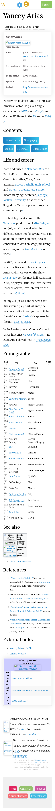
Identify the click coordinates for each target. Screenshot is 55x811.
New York (44, 56)
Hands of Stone (16, 458)
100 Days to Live (17, 500)
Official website (18, 653)
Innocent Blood (16, 369)
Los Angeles (37, 262)
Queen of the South (34, 334)
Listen (46, 4)
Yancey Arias (16, 648)
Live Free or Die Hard (16, 410)
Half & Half (19, 293)
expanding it (32, 734)
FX (34, 116)
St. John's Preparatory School (26, 189)
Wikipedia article (40, 760)
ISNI (14, 678)
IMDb (29, 648)
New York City (30, 56)
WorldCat (27, 678)
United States (18, 690)
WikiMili (8, 4)
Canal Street (14, 476)
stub (23, 729)
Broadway (9, 223)
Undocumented (16, 434)
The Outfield (15, 452)
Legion (12, 428)
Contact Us (26, 788)
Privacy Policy (38, 796)
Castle (25, 316)
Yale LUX (22, 700)
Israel (45, 690)
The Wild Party (33, 249)
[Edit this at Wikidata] (27, 669)
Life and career (12, 140)
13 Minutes (14, 512)
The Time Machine (18, 398)
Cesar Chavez (22, 321)
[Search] (26, 4)
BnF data (38, 690)
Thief (48, 116)
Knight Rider (10, 277)
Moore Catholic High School (32, 184)
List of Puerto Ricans (20, 561)
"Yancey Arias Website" (21, 578)
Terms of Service (18, 796)
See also (9, 149)
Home (13, 788)
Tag (11, 446)
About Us (40, 788)
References (23, 149)
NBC (24, 111)
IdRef (14, 700)
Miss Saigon (41, 223)
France (29, 690)
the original (44, 582)
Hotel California (16, 416)
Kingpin (39, 111)
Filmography (30, 140)
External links (40, 149)
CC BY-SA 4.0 (37, 762)
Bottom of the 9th (17, 494)
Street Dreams (15, 422)
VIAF (20, 678)
